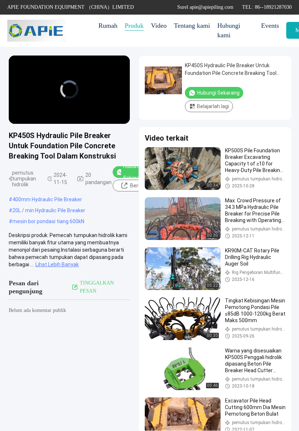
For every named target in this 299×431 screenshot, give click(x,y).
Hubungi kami (228, 30)
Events (270, 25)
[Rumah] (36, 31)
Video (159, 25)
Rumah (107, 25)
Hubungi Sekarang (134, 172)
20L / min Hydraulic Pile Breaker (48, 210)
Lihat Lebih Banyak (57, 264)
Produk (134, 25)
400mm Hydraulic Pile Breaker (47, 199)
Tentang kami (192, 25)
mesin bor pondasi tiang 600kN (48, 221)
